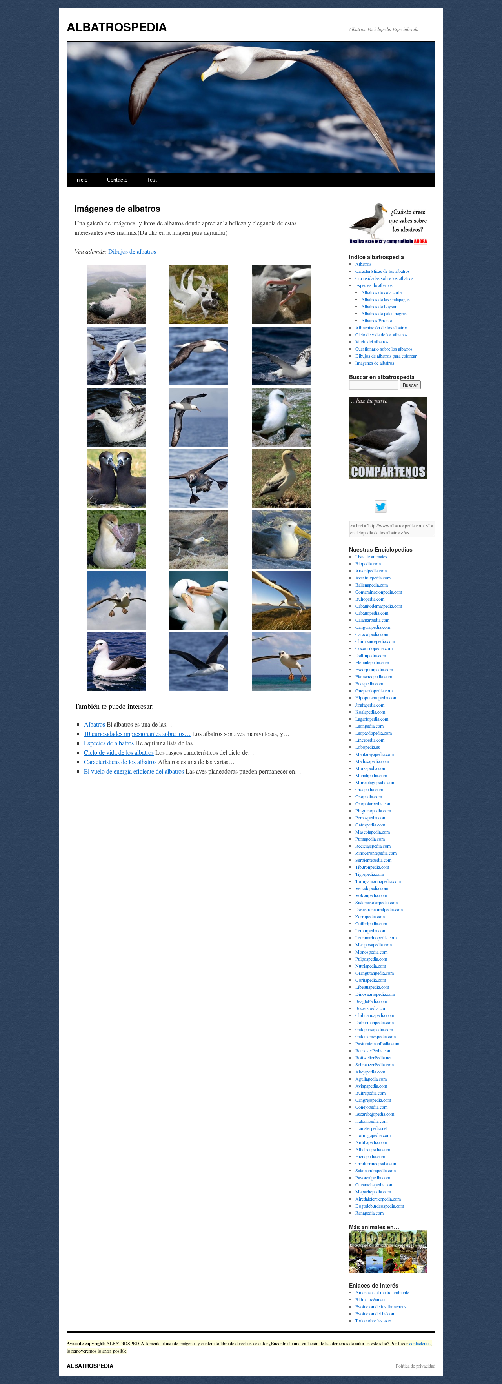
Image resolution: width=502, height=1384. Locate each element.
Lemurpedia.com (370, 930)
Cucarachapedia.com (374, 1184)
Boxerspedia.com (371, 1008)
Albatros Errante (376, 320)
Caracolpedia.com (371, 634)
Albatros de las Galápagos (385, 299)
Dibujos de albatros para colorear (386, 355)
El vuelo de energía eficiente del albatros (134, 771)
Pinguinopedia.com (373, 810)
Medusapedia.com (372, 761)
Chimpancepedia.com (375, 641)
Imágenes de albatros (374, 363)
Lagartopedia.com (371, 719)
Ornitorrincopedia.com (376, 1163)
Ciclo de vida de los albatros (119, 752)
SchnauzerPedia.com (374, 1064)
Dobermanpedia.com (374, 1022)
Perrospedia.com (370, 817)
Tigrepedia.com (369, 874)
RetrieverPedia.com (373, 1050)
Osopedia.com (368, 796)
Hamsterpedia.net (371, 1128)
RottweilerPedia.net (373, 1057)
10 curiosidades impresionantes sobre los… (137, 733)
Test (152, 180)
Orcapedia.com (369, 789)
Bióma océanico (370, 1299)
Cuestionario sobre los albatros (384, 348)
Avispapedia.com (371, 1085)
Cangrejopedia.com (373, 1100)
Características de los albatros (120, 761)
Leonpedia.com (369, 726)
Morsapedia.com (370, 768)
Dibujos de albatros (132, 251)
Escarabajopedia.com (374, 1114)
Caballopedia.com (371, 613)
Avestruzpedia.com (373, 577)
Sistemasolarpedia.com (376, 902)
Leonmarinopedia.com (376, 937)
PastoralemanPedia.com (377, 1043)
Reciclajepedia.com (373, 846)
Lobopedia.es (367, 747)
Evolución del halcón (374, 1313)
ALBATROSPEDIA (117, 26)
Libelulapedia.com (372, 987)
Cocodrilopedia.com (374, 648)
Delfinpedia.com (370, 655)
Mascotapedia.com (372, 831)
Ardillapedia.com (371, 1142)
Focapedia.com (369, 683)
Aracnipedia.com (371, 570)
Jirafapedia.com (369, 704)
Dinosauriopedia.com (375, 994)
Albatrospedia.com (372, 1149)
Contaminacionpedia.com (378, 591)
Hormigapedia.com (373, 1135)
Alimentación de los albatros (381, 327)
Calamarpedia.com (372, 620)
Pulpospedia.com (371, 958)
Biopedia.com (368, 563)
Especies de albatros (109, 743)
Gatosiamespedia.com (375, 1036)
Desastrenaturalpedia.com (379, 909)
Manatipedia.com (371, 775)
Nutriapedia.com (370, 966)
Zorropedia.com (370, 916)
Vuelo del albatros (372, 341)
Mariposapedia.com (373, 944)
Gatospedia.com (370, 824)
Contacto (117, 180)
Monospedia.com (371, 951)
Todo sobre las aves (373, 1320)
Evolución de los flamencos (380, 1306)
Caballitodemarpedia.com (378, 606)
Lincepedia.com (369, 740)
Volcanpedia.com (371, 895)
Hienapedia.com (370, 1156)
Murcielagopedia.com (375, 782)
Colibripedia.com (371, 923)
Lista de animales (371, 556)
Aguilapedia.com (371, 1078)
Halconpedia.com (371, 1121)
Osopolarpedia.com (373, 803)
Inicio (81, 180)
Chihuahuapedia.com (374, 1015)
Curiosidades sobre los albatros (384, 278)
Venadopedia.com (371, 888)
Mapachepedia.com (373, 1191)
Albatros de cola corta (381, 292)
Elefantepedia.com (372, 662)
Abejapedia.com (370, 1071)
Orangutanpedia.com (374, 973)
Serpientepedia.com (373, 860)
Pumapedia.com (370, 838)
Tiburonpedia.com (372, 867)
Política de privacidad (415, 1365)
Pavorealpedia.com (372, 1177)
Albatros (94, 724)
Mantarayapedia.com (374, 754)
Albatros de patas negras (384, 313)
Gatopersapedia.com (374, 1029)
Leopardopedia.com (373, 733)
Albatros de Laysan (379, 306)
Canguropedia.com (372, 627)
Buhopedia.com (369, 599)
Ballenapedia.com (371, 584)
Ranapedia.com (369, 1213)
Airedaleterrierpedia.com (378, 1198)
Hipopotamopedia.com (376, 697)
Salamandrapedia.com (375, 1170)
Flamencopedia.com (373, 676)
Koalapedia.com (370, 711)
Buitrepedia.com (370, 1093)
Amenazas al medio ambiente (382, 1292)
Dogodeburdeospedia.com (379, 1205)
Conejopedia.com (371, 1107)
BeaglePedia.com (371, 1001)
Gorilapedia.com (370, 980)
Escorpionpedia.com (374, 669)
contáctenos (420, 1343)
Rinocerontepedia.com (376, 853)
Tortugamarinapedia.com (378, 881)
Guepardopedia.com (374, 690)
